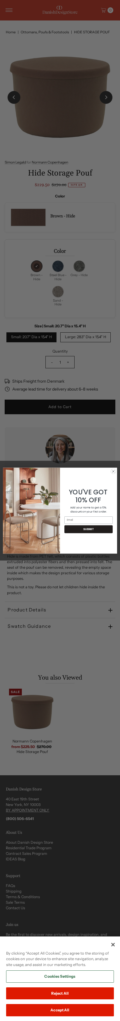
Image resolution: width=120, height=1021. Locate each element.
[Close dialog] (113, 471)
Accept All (59, 1010)
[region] (60, 978)
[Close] (113, 944)
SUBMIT (88, 529)
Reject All (60, 993)
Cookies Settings (59, 976)
